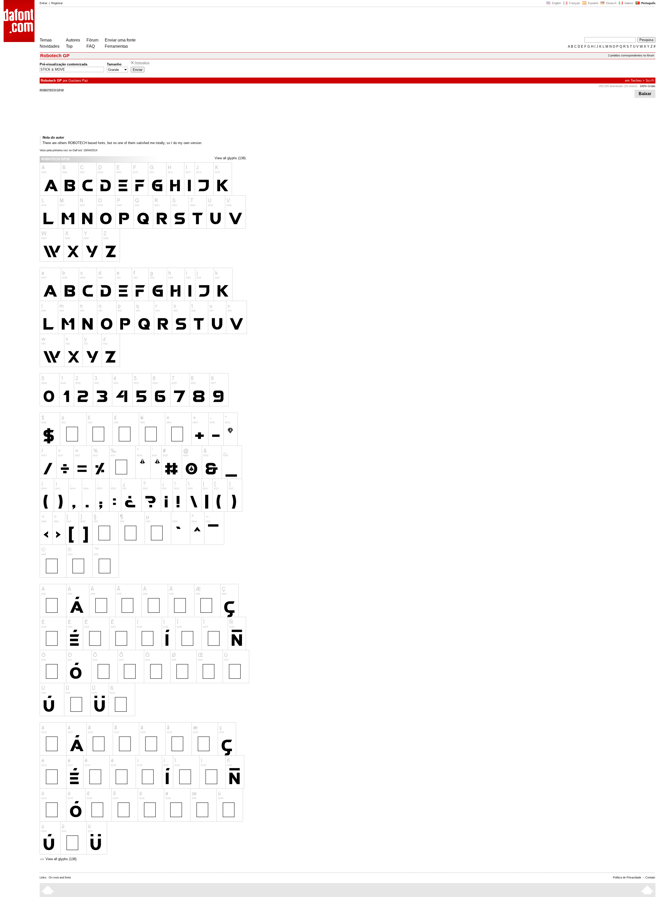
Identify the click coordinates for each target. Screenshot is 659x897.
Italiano (628, 3)
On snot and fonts (60, 877)
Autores (73, 40)
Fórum (92, 40)
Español (592, 3)
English (556, 3)
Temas (46, 40)
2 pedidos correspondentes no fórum (631, 55)
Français (574, 3)
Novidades (49, 46)
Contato (650, 877)
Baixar (645, 93)
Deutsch (610, 3)
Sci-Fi (650, 80)
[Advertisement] (133, 22)
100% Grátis (647, 86)
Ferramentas (116, 46)
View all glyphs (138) (230, 158)
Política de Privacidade (627, 877)
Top (69, 46)
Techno (636, 80)
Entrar (43, 3)
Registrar (57, 3)
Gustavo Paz (78, 80)
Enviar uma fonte (120, 40)
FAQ (90, 46)
